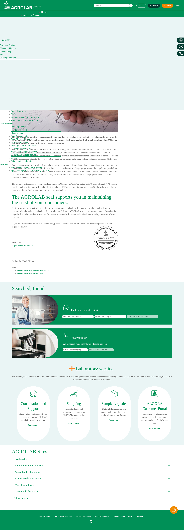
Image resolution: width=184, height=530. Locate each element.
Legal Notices (44, 516)
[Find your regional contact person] (174, 510)
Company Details (102, 516)
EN (177, 6)
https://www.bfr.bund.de (22, 245)
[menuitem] (44, 12)
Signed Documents (83, 516)
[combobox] (113, 6)
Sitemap (139, 516)
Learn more (33, 425)
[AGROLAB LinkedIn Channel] (92, 521)
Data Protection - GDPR (122, 516)
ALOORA (167, 6)
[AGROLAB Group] (24, 10)
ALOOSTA (154, 6)
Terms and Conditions (63, 516)
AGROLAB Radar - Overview (30, 273)
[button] (92, 459)
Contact (141, 6)
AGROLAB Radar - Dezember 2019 (33, 270)
